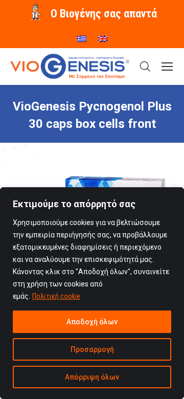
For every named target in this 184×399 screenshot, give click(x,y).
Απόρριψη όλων (92, 377)
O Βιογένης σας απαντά (104, 13)
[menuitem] (81, 35)
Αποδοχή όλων (92, 322)
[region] (92, 293)
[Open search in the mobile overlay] (145, 66)
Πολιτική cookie (56, 296)
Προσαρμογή (92, 349)
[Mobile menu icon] (167, 66)
